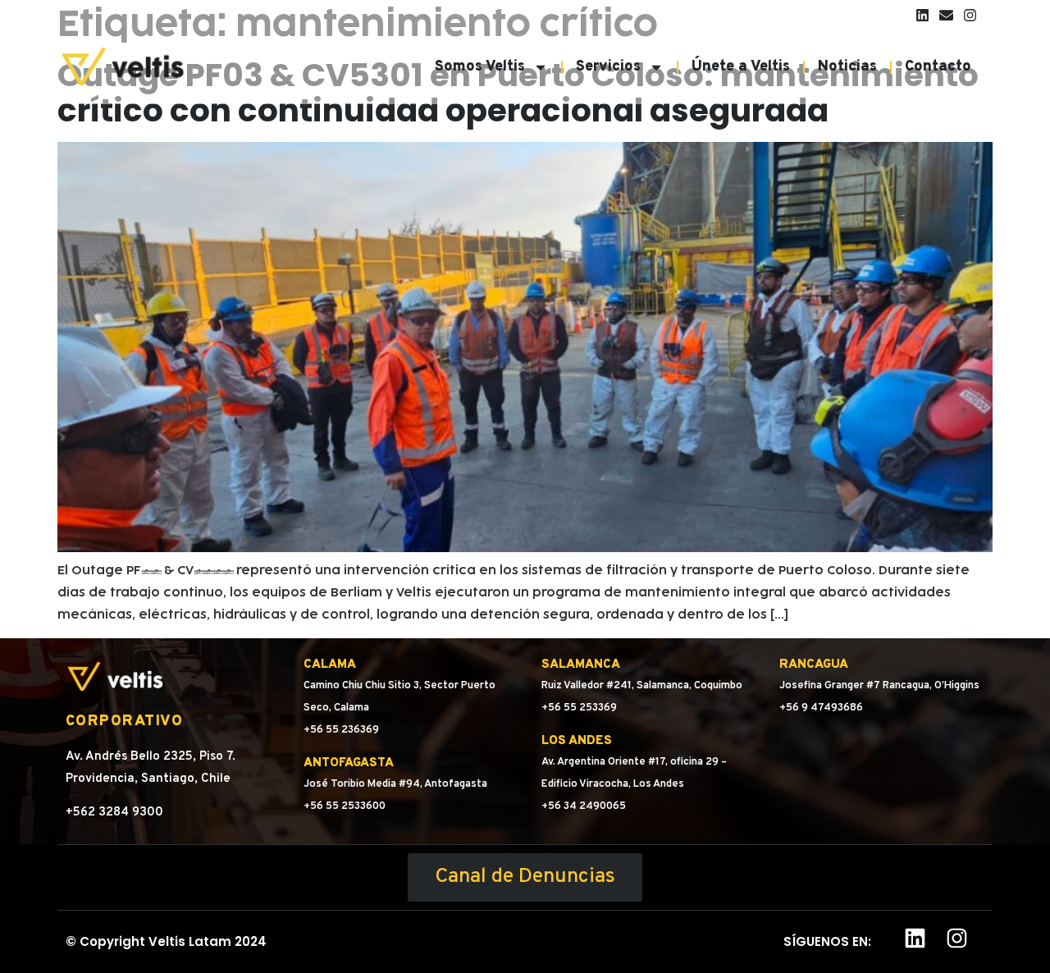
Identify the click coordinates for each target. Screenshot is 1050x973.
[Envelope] (946, 15)
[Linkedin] (922, 15)
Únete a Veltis (741, 66)
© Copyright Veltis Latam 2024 (166, 941)
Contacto (938, 66)
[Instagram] (970, 15)
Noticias (847, 66)
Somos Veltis (480, 66)
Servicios (608, 66)
